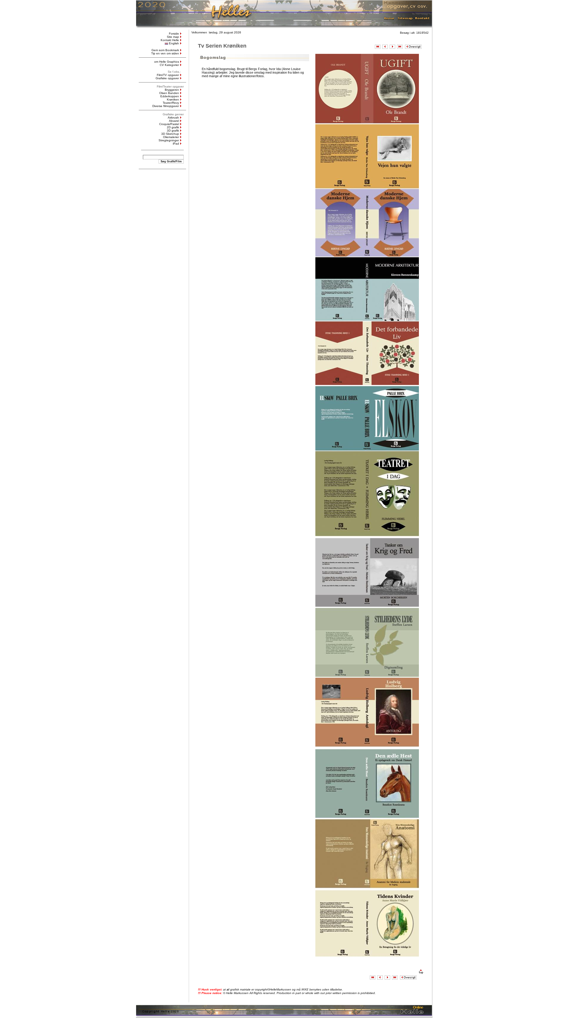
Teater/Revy (171, 102)
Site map (173, 36)
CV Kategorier (169, 65)
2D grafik (173, 127)
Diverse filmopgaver (165, 106)
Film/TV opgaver (168, 75)
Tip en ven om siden (165, 53)
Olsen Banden (169, 93)
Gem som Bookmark (165, 50)
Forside (174, 33)
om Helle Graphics (166, 61)
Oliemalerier (171, 137)
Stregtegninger (169, 140)
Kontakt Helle (170, 40)
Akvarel (174, 120)
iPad (176, 143)
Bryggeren (172, 89)
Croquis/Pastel (169, 124)
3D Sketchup (170, 133)
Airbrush (173, 117)
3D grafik (173, 130)
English (174, 43)
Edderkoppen (169, 96)
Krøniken (173, 99)
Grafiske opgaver (167, 78)
